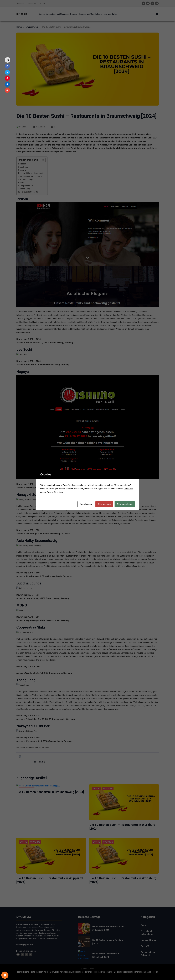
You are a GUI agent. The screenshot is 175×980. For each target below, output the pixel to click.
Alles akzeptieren (124, 504)
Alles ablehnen (104, 504)
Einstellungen (86, 504)
